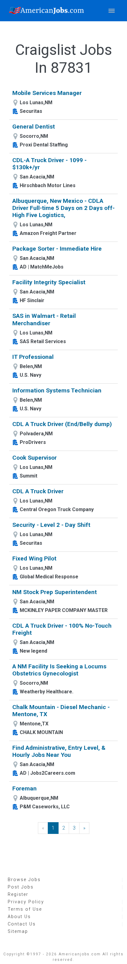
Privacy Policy (26, 902)
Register (18, 894)
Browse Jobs (24, 879)
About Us (19, 916)
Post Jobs (21, 887)
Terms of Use (25, 909)
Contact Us (22, 924)
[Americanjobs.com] (48, 10)
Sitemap (18, 931)
